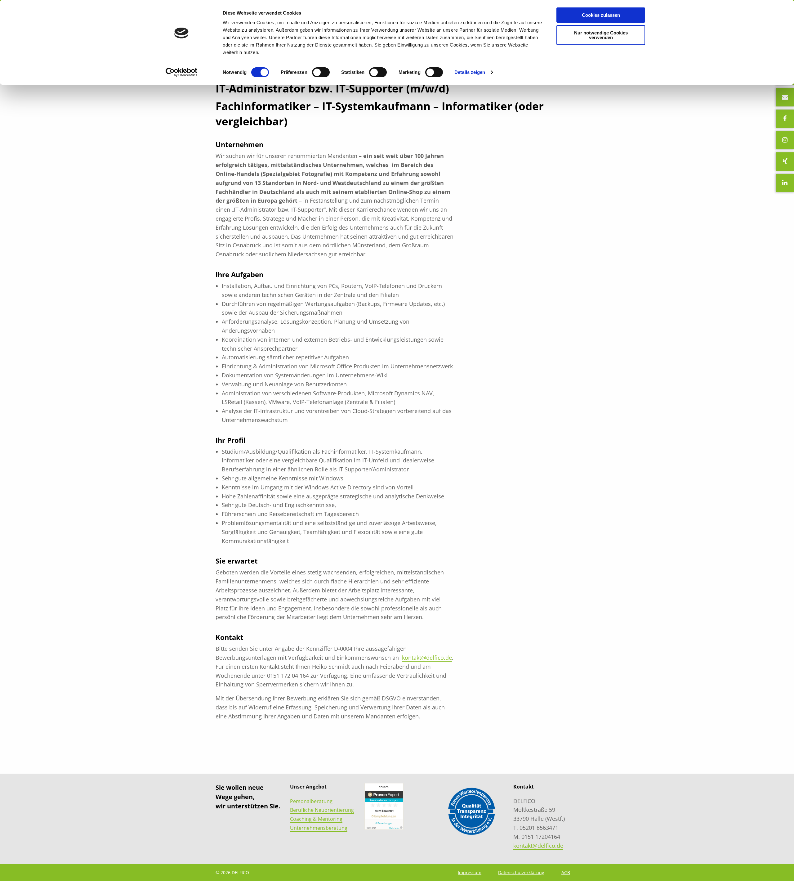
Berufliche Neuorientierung (322, 810)
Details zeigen (469, 72)
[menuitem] (469, 872)
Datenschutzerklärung (521, 872)
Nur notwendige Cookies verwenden (601, 35)
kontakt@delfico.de (427, 657)
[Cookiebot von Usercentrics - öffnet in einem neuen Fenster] (181, 72)
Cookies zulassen (601, 15)
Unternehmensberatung (318, 828)
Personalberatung (311, 801)
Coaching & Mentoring (316, 819)
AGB (565, 872)
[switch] (320, 72)
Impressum (469, 872)
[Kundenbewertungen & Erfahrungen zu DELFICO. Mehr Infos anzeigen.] (384, 805)
